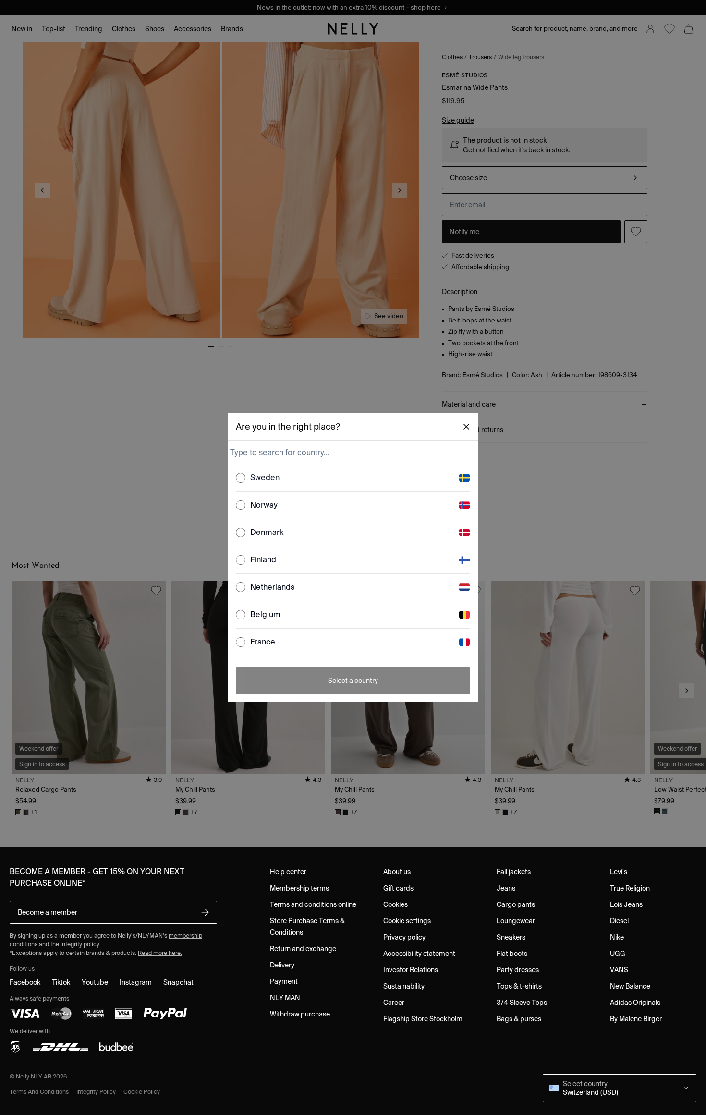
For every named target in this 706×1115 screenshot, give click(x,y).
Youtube (95, 982)
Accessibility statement (419, 953)
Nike (617, 937)
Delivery (282, 965)
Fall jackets (514, 871)
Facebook (25, 982)
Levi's (618, 871)
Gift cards (398, 888)
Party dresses (518, 970)
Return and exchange (303, 948)
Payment (284, 981)
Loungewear (516, 921)
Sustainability (404, 986)
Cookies (395, 904)
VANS (619, 970)
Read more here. (160, 952)
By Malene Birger (636, 1019)
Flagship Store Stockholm (423, 1019)
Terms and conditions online (313, 904)
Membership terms (299, 888)
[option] (353, 478)
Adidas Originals (635, 1002)
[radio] (240, 478)
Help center (288, 871)
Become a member (47, 912)
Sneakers (511, 937)
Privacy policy (404, 937)
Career (393, 1002)
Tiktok (61, 982)
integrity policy (80, 944)
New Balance (630, 986)
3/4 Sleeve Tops (522, 1002)
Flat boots (512, 953)
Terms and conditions (39, 1091)
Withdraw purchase (300, 1014)
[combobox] (352, 452)
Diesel (619, 921)
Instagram (136, 982)
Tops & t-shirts (519, 986)
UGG (617, 953)
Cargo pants (516, 904)
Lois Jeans (626, 904)
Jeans (506, 888)
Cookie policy (141, 1091)
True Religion (630, 888)
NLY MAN (285, 997)
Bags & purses (519, 1019)
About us (397, 871)
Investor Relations (410, 970)
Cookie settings (407, 921)
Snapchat (178, 982)
